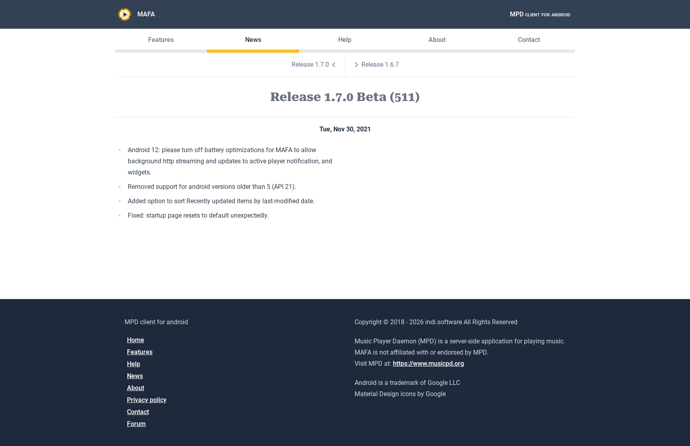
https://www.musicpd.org (428, 363)
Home (135, 340)
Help (344, 40)
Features (161, 40)
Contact (529, 40)
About (437, 40)
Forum (136, 424)
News (253, 40)
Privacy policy (147, 400)
